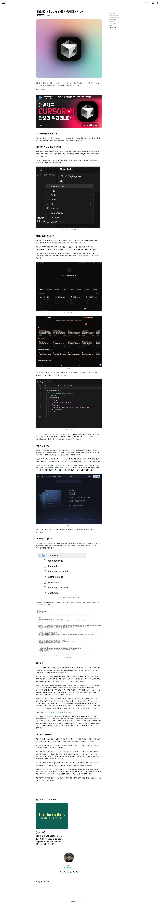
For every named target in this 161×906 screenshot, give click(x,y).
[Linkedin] (64, 872)
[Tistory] (76, 872)
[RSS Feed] (153, 3)
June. (4, 3)
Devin (60, 465)
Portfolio (147, 3)
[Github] (61, 872)
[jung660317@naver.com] (70, 872)
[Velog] (73, 872)
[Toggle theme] (157, 3)
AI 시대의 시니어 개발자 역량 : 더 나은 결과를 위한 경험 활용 (55, 712)
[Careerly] (67, 872)
